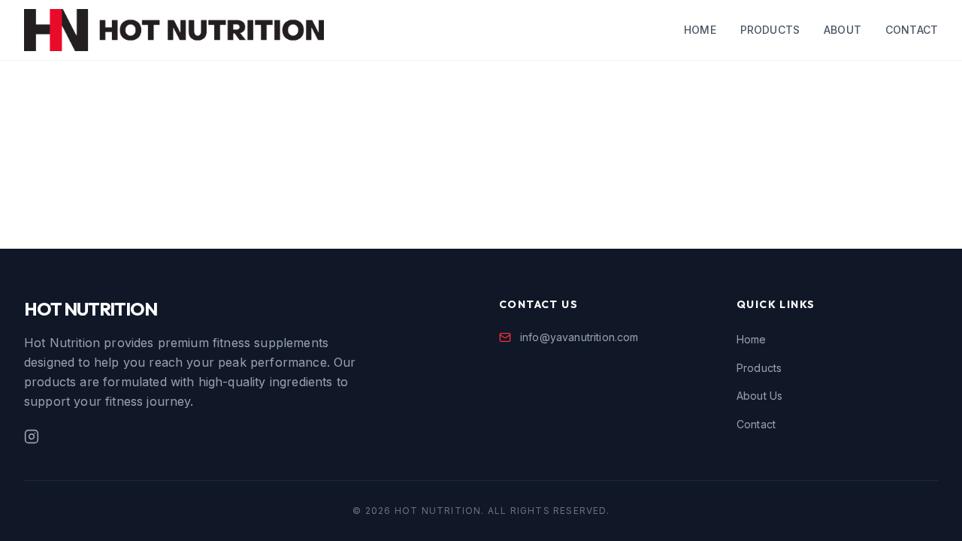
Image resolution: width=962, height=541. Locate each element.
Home (752, 339)
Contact (756, 424)
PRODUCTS (770, 29)
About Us (759, 395)
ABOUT (842, 29)
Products (759, 367)
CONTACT (911, 29)
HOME (700, 29)
